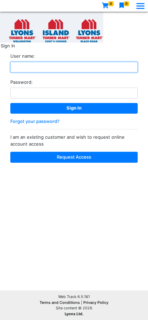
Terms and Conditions (60, 302)
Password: (21, 82)
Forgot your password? (35, 121)
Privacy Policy (95, 302)
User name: (22, 56)
